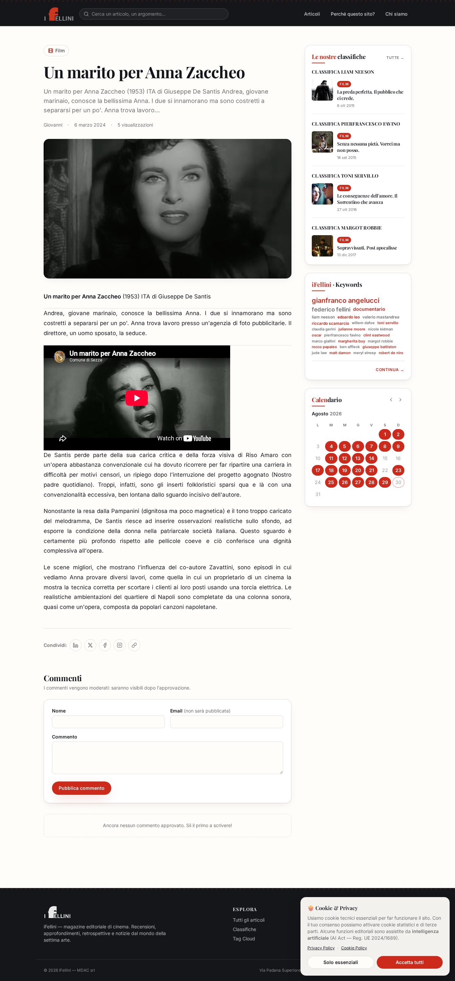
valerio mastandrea (380, 316)
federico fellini (331, 309)
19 (344, 470)
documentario (369, 309)
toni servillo (387, 323)
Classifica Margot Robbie (347, 228)
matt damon (340, 353)
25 (331, 482)
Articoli (312, 14)
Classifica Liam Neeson (343, 72)
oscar (316, 335)
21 (371, 470)
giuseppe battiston (379, 347)
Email (200, 711)
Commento (64, 736)
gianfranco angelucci (345, 300)
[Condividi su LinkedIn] (76, 645)
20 (358, 470)
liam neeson (323, 316)
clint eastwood (376, 335)
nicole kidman (380, 329)
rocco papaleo (324, 347)
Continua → (390, 369)
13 (357, 458)
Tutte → (395, 57)
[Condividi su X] (90, 645)
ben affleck (350, 347)
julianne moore (351, 329)
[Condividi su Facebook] (105, 645)
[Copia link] (134, 645)
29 (385, 482)
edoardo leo (348, 316)
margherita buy (351, 341)
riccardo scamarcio (330, 323)
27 (358, 482)
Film (60, 50)
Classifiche (244, 929)
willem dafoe (363, 323)
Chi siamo (396, 14)
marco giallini (323, 341)
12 (344, 458)
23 (398, 470)
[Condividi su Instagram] (120, 645)
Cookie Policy (354, 947)
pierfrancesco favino (342, 335)
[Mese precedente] (391, 400)
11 (331, 458)
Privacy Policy (321, 947)
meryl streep (364, 353)
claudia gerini (324, 329)
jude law (319, 353)
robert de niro (391, 353)
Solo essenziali (340, 962)
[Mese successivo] (400, 400)
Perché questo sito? (353, 14)
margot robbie (380, 341)
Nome (59, 711)
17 (317, 470)
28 (371, 482)
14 (371, 458)
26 (345, 482)
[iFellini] (59, 14)
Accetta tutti (410, 962)
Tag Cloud (244, 938)
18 (331, 470)
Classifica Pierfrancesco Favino (356, 124)
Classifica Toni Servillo (345, 176)
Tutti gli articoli (248, 920)
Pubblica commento (82, 788)
